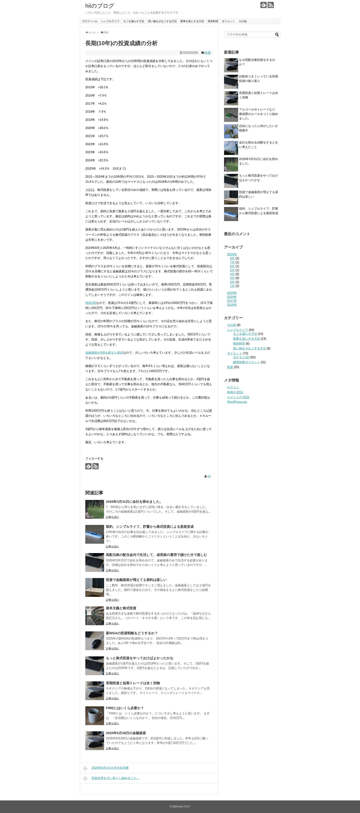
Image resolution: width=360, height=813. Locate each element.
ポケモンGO (241, 357)
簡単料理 (213, 21)
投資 (208, 52)
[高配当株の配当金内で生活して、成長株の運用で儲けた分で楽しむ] (94, 562)
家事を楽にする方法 (192, 21)
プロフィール (90, 21)
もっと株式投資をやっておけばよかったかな (139, 658)
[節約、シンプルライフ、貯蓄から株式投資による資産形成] (94, 534)
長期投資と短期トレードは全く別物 (133, 683)
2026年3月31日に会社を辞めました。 (134, 502)
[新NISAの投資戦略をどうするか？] (94, 640)
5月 (232, 270)
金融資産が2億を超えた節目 (104, 352)
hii (209, 476)
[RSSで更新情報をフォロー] (271, 5)
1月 (232, 286)
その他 (243, 21)
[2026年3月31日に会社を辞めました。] (94, 509)
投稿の (235, 392)
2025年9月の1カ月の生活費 (110, 767)
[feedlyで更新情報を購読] (263, 5)
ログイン (233, 387)
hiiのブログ (99, 6)
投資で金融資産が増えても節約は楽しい (136, 580)
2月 (232, 282)
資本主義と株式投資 (121, 608)
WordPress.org (237, 401)
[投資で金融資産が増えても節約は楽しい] (94, 587)
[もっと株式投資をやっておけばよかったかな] (94, 665)
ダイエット (228, 21)
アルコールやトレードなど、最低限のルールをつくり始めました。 (258, 114)
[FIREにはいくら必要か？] (94, 715)
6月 (232, 266)
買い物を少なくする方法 (162, 21)
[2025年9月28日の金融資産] (94, 740)
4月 (232, 274)
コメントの (238, 397)
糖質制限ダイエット (246, 362)
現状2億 (90, 302)
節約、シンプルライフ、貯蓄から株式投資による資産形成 (150, 526)
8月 (232, 258)
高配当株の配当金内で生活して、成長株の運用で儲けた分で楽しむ (156, 555)
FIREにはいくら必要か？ (125, 708)
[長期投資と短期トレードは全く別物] (94, 690)
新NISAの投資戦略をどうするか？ (132, 633)
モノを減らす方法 (133, 21)
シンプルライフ (110, 21)
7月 (232, 262)
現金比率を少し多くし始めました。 (116, 778)
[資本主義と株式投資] (94, 615)
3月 (232, 278)
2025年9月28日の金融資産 (126, 733)
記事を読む (112, 517)
